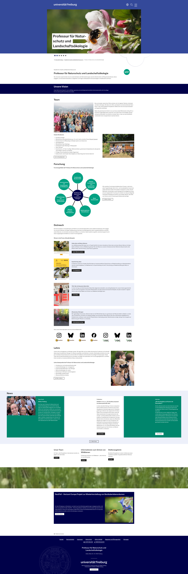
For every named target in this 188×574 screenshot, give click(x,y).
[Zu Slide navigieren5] (66, 55)
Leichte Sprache (89, 542)
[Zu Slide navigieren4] (63, 55)
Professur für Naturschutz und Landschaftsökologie (70, 41)
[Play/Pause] (55, 55)
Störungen (126, 539)
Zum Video (75, 294)
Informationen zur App (78, 322)
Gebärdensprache (100, 542)
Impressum (80, 539)
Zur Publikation (76, 270)
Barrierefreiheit (70, 539)
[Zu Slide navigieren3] (61, 55)
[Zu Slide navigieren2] (59, 55)
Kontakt (61, 539)
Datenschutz (89, 539)
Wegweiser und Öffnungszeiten (112, 539)
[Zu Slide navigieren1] (57, 55)
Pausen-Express (93, 139)
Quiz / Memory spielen (78, 252)
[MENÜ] (136, 5)
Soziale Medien (94, 569)
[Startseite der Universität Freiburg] (65, 4)
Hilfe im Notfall (98, 539)
